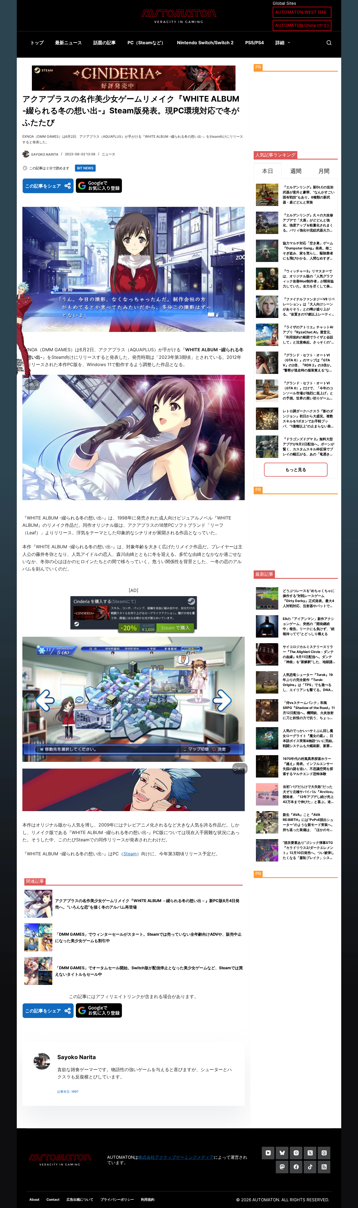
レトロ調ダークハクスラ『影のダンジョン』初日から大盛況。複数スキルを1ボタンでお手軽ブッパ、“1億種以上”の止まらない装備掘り (308, 421)
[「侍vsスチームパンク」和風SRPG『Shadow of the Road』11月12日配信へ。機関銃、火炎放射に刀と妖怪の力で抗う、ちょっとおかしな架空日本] (267, 710)
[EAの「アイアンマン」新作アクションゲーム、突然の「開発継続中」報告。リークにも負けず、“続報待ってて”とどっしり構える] (267, 626)
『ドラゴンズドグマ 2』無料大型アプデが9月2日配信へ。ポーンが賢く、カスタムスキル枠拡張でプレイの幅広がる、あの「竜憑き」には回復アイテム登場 (308, 449)
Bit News (85, 168)
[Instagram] (296, 1153)
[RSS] (324, 1167)
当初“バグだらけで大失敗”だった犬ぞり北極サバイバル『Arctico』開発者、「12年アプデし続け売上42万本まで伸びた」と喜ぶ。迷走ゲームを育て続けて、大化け (309, 797)
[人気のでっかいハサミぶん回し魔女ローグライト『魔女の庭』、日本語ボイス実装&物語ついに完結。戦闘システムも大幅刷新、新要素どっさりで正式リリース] (267, 738)
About (34, 1199)
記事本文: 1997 (67, 1092)
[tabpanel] (296, 329)
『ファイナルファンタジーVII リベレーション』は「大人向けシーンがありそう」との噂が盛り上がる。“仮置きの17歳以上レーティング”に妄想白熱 (309, 309)
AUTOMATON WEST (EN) (301, 12)
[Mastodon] (282, 1167)
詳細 (279, 42)
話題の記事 (104, 42)
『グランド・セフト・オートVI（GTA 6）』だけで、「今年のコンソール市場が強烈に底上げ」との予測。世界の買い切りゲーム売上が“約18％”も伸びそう (308, 393)
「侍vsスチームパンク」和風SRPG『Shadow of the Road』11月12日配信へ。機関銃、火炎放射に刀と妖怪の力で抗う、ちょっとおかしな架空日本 (309, 713)
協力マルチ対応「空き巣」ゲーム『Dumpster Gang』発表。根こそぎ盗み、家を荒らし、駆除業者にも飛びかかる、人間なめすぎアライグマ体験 (308, 253)
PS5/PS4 (254, 42)
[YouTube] (268, 1153)
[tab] (268, 171)
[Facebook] (296, 1167)
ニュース (108, 154)
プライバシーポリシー (117, 1199)
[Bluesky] (282, 1153)
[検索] (329, 42)
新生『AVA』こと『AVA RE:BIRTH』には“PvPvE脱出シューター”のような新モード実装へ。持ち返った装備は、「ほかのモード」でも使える (309, 825)
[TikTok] (310, 1167)
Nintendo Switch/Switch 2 (205, 42)
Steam (130, 853)
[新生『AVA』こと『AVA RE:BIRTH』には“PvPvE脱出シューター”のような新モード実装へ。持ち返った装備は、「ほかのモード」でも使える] (267, 822)
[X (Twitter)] (310, 1153)
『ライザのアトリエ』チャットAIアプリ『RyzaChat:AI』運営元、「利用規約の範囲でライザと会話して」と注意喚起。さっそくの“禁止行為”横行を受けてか (309, 337)
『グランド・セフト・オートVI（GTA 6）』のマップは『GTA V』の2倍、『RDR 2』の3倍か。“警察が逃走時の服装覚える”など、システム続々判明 (308, 365)
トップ (37, 42)
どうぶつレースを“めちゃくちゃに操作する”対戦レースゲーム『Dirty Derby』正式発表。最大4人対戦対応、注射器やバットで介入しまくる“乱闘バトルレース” (309, 601)
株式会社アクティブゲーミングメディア (176, 1157)
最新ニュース (68, 42)
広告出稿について (80, 1199)
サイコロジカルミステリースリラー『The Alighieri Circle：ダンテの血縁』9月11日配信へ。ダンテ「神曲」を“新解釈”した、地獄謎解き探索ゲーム (308, 657)
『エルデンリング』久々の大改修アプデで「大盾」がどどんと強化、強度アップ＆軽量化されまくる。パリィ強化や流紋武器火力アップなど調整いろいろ (308, 225)
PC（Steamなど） (147, 42)
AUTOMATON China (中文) (302, 25)
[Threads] (324, 1153)
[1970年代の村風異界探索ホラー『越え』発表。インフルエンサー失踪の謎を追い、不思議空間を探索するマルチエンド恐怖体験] (267, 766)
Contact (53, 1199)
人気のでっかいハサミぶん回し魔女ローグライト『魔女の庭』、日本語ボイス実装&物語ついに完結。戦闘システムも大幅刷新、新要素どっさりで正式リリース (309, 741)
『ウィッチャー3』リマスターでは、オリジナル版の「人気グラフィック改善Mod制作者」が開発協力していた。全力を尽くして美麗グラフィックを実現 (308, 281)
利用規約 (147, 1199)
